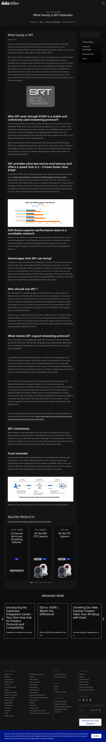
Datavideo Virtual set (60, 674)
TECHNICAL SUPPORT (60, 701)
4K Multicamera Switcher (36, 674)
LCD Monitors (8, 705)
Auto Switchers (9, 679)
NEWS (56, 689)
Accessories (32, 705)
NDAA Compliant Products (86, 690)
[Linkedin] (84, 700)
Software (32, 703)
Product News (87, 42)
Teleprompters (33, 685)
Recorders (7, 710)
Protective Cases (34, 700)
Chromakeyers (33, 692)
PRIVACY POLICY (84, 685)
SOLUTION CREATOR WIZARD (62, 707)
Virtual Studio (33, 687)
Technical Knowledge (86, 48)
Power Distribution (10, 698)
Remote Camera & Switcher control (39, 713)
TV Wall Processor (34, 690)
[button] (31, 582)
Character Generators (11, 692)
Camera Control (34, 708)
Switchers (7, 677)
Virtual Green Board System (37, 710)
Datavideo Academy (60, 677)
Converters (8, 708)
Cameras (7, 685)
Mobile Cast (8, 674)
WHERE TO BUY (83, 682)
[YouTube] (88, 700)
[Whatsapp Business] (81, 700)
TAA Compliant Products (86, 687)
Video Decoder (33, 679)
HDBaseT (32, 677)
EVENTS (56, 687)
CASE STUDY (58, 712)
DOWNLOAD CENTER (60, 704)
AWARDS (81, 677)
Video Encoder (9, 700)
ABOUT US (82, 674)
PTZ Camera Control (10, 687)
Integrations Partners (60, 692)
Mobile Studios (9, 682)
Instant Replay (9, 703)
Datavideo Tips (88, 54)
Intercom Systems (34, 682)
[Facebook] (91, 700)
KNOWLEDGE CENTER (60, 709)
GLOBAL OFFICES (84, 679)
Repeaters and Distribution (37, 695)
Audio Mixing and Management (38, 698)
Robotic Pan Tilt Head (11, 695)
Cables (6, 713)
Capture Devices (9, 716)
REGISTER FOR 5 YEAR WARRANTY (90, 722)
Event (84, 58)
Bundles (7, 690)
